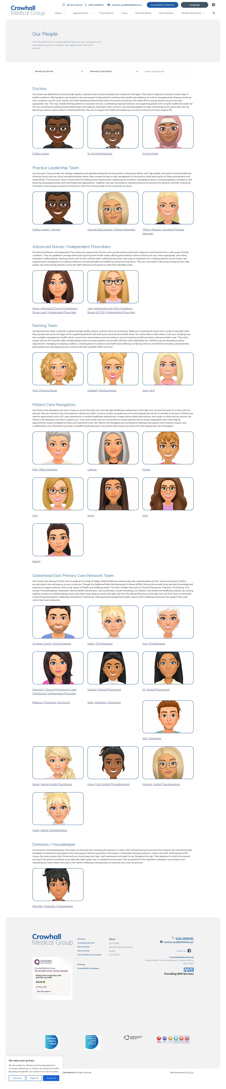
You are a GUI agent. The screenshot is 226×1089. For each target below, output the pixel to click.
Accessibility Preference (162, 5)
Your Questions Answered (89, 954)
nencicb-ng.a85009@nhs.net (179, 942)
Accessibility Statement (88, 968)
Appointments (80, 13)
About (58, 13)
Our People (114, 943)
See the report (43, 991)
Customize (17, 1078)
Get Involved (83, 951)
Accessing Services (85, 943)
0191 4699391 (185, 938)
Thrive (191, 1072)
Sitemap (81, 964)
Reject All (34, 1078)
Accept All (51, 1078)
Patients (81, 939)
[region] (34, 1070)
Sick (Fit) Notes (143, 13)
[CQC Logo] (43, 964)
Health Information (191, 13)
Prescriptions (107, 13)
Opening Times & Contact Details (121, 947)
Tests (124, 13)
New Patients (166, 13)
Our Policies (114, 954)
